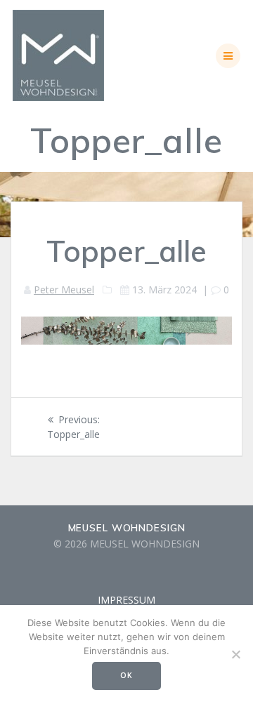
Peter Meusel (64, 289)
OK (126, 675)
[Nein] (235, 654)
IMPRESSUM (126, 599)
